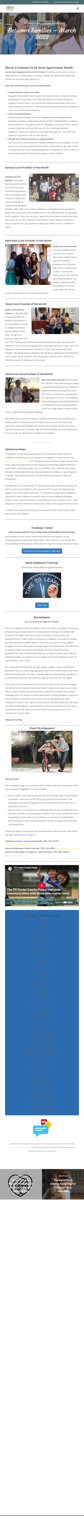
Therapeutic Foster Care (17, 461)
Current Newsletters (30, 23)
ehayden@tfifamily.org (16, 855)
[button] (78, 9)
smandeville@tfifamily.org (18, 844)
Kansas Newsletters (54, 23)
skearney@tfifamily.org (67, 848)
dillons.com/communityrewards (19, 1147)
